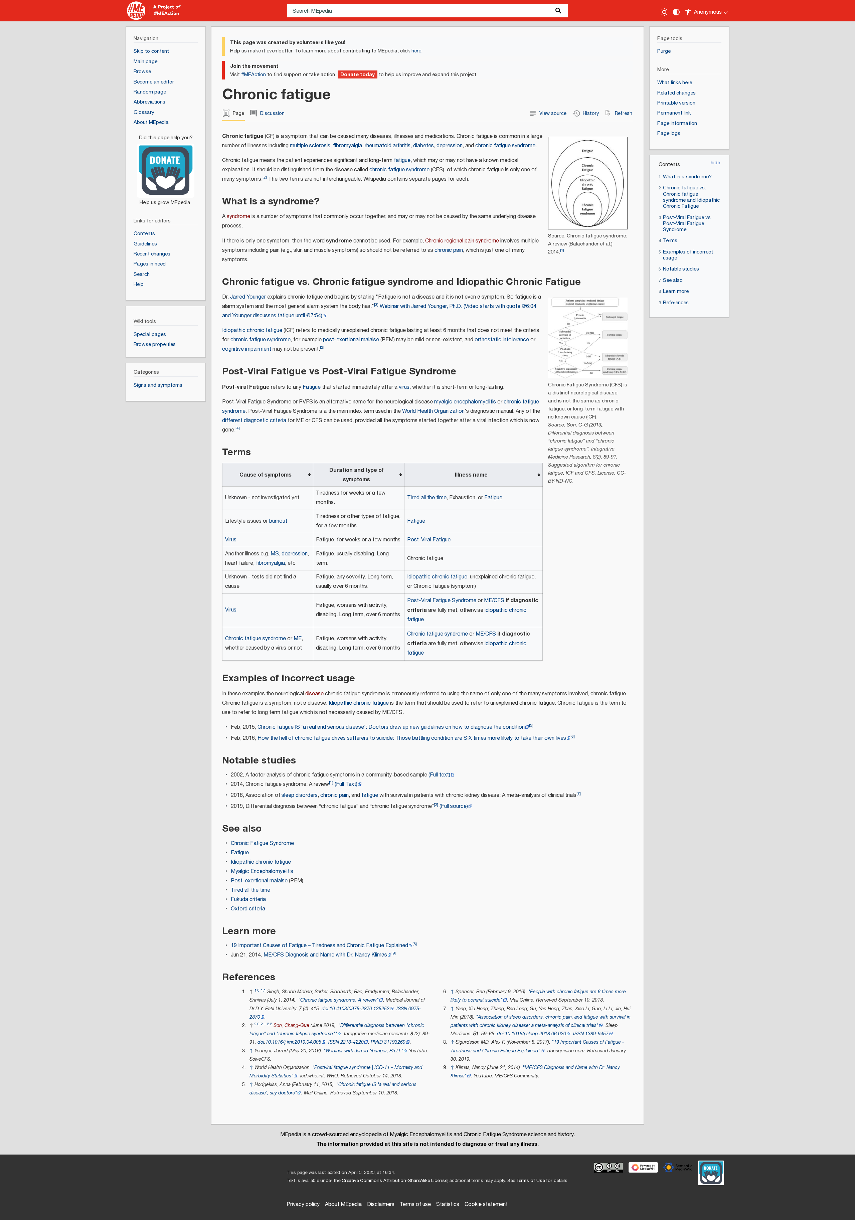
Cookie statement (486, 1204)
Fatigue (312, 387)
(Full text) (439, 775)
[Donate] (166, 167)
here (416, 51)
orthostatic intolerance (502, 340)
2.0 (257, 1024)
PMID (377, 1042)
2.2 (269, 1024)
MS (275, 554)
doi (325, 1009)
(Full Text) (346, 784)
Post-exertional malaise (259, 881)
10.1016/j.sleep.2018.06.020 (535, 1034)
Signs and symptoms (158, 385)
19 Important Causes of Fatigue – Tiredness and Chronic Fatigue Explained (319, 945)
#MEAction (253, 74)
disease (314, 694)
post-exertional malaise (351, 340)
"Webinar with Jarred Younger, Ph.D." (363, 1051)
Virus (230, 540)
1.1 (263, 990)
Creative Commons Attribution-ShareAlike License (394, 1180)
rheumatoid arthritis (387, 146)
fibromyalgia (347, 146)
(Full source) (454, 806)
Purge (664, 51)
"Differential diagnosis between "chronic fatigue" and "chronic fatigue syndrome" (336, 1030)
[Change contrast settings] (676, 12)
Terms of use (415, 1204)
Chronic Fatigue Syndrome (262, 843)
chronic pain (449, 250)
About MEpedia (343, 1204)
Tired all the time (427, 498)
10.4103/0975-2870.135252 (359, 1009)
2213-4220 (352, 1042)
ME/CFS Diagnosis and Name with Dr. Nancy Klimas (325, 955)
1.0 (257, 990)
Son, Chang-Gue (291, 1025)
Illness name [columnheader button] (471, 475)
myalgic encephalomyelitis (465, 402)
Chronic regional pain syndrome (462, 241)
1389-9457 (597, 1034)
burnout (278, 521)
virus (404, 387)
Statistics (447, 1204)
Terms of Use (530, 1180)
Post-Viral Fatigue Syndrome (441, 600)
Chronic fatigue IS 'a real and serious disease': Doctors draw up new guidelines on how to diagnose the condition (391, 727)
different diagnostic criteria (254, 420)
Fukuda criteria (248, 899)
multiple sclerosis (310, 146)
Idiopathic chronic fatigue (252, 330)
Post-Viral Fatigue (429, 540)
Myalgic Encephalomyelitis (262, 871)
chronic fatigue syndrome (505, 146)
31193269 (394, 1042)
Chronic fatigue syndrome (255, 639)
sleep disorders (300, 795)
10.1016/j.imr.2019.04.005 (293, 1042)
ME (298, 639)
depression (450, 146)
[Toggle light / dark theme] (664, 12)
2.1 (263, 1024)
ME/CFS (494, 600)
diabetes (423, 146)
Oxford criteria (248, 909)
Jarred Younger (248, 297)
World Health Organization (433, 411)
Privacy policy (303, 1204)
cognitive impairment (246, 349)
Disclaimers (380, 1204)
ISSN (401, 1009)
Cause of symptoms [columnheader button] (265, 475)
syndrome (238, 216)
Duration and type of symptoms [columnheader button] (356, 475)
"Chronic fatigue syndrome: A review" (338, 1000)
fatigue (402, 160)
